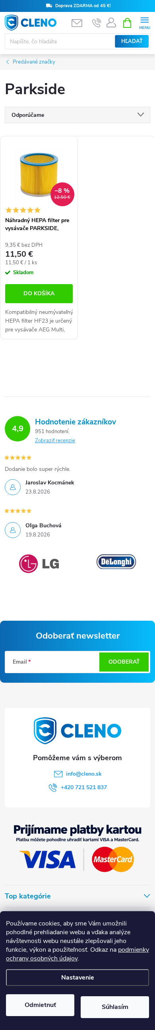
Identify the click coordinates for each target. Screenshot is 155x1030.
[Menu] (144, 22)
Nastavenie (77, 977)
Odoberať (124, 662)
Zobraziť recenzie (55, 440)
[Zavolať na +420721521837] (97, 23)
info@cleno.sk (84, 774)
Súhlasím (115, 1007)
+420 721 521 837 (84, 787)
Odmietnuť (40, 1005)
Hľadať (132, 41)
